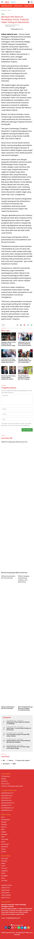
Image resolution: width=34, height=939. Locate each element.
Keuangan (4, 834)
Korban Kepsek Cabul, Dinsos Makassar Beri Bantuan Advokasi (18, 741)
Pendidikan (4, 876)
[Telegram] (22, 927)
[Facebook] (6, 927)
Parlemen (4, 824)
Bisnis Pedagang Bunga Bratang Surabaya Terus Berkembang (25, 708)
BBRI (14, 764)
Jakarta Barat (5, 892)
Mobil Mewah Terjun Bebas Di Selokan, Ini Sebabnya (18, 722)
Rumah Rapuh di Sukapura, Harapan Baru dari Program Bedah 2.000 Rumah (24, 377)
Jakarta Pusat (5, 890)
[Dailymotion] (25, 927)
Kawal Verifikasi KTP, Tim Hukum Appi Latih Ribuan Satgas (18, 747)
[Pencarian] (32, 2)
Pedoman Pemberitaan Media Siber (12, 786)
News (3, 14)
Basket (3, 863)
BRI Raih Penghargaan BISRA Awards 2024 (14, 572)
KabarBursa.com (6, 805)
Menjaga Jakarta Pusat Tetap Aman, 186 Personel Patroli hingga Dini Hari (8, 343)
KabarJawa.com (6, 798)
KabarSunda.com (6, 800)
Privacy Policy (5, 784)
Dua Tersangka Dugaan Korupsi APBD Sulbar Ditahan (18, 735)
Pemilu (3, 873)
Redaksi (3, 779)
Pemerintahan (5, 819)
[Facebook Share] (17, 325)
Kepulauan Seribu (6, 885)
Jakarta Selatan (6, 895)
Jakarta (10, 760)
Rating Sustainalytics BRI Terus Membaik (8, 707)
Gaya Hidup (4, 839)
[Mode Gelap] (29, 2)
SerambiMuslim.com (7, 808)
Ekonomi (3, 827)
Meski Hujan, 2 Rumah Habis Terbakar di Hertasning (19, 729)
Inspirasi (3, 832)
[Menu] (2, 2)
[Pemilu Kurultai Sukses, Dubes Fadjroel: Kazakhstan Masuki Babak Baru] (8, 370)
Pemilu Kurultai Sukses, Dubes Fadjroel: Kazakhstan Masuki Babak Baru (8, 377)
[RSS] (28, 927)
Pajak (2, 837)
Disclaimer (4, 781)
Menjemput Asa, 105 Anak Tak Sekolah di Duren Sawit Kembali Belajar (24, 343)
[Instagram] (12, 927)
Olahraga (4, 861)
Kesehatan (4, 847)
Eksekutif (4, 822)
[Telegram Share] (28, 325)
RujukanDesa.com (6, 810)
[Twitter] (9, 927)
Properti (3, 851)
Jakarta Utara (5, 888)
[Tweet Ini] (21, 325)
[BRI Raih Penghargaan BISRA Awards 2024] (17, 506)
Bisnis (3, 829)
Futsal (3, 866)
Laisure (3, 849)
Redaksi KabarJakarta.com (12, 25)
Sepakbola (4, 871)
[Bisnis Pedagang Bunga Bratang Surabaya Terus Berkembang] (25, 640)
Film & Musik (5, 844)
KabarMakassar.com (7, 793)
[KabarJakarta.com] (10, 2)
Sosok (3, 878)
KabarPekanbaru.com (7, 803)
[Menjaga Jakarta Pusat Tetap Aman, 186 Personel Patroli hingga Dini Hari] (8, 336)
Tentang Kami (5, 776)
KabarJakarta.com (6, 795)
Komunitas (4, 858)
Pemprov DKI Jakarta (23, 760)
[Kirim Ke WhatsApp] (31, 325)
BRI (4, 760)
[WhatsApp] (18, 927)
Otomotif (4, 868)
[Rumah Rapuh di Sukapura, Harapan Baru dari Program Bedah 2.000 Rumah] (25, 370)
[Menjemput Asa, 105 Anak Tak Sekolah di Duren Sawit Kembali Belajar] (25, 336)
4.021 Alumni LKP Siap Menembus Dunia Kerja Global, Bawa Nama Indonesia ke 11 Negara (8, 360)
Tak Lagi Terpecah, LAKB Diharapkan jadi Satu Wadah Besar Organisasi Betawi (24, 360)
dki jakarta (6, 764)
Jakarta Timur (5, 897)
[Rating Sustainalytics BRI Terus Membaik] (8, 640)
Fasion (3, 842)
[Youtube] (15, 927)
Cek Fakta (4, 880)
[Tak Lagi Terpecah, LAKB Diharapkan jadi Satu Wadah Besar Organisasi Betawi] (25, 353)
